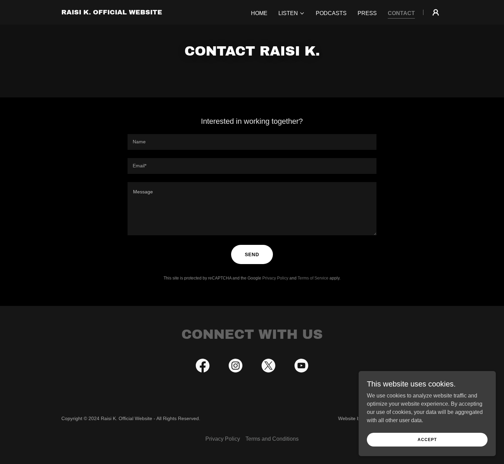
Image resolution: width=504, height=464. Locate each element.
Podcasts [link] (331, 13)
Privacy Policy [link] (275, 278)
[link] (111, 12)
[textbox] (252, 142)
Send (252, 254)
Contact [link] (401, 13)
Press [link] (367, 13)
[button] (291, 13)
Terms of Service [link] (313, 278)
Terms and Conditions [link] (272, 439)
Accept (427, 439)
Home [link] (259, 13)
